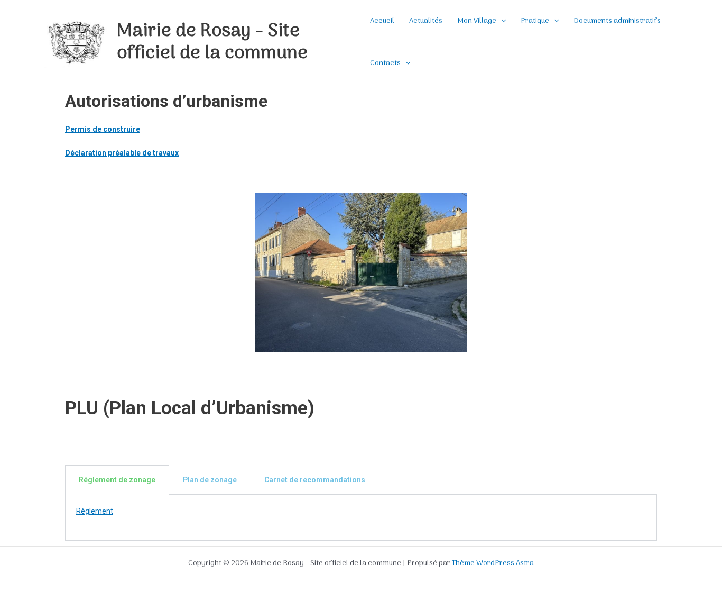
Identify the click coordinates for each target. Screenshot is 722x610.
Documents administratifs (617, 21)
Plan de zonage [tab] (210, 480)
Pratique (535, 21)
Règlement (94, 511)
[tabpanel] (361, 517)
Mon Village (476, 21)
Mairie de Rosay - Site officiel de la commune (212, 42)
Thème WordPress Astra (493, 563)
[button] (501, 21)
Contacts (385, 63)
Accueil (382, 21)
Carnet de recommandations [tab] (314, 480)
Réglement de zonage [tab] (117, 480)
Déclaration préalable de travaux (122, 153)
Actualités (425, 21)
